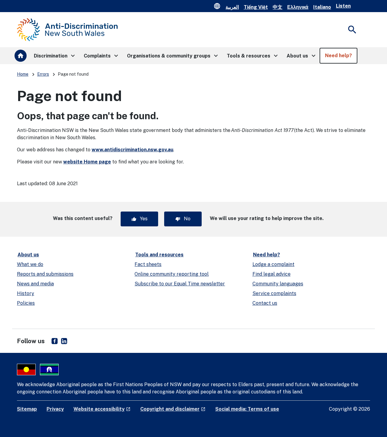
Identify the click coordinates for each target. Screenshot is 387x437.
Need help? (266, 255)
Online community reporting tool (172, 274)
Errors (43, 74)
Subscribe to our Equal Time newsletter (180, 284)
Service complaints (274, 293)
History (25, 293)
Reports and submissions (45, 274)
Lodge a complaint (273, 264)
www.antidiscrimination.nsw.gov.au (132, 150)
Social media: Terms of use (247, 409)
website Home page (87, 162)
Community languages (277, 284)
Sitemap (27, 409)
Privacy (55, 409)
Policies (26, 303)
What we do (30, 264)
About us (28, 255)
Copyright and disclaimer (173, 409)
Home (22, 74)
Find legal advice (271, 274)
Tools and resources (159, 255)
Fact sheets (148, 264)
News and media (35, 284)
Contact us (264, 303)
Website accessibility (102, 409)
